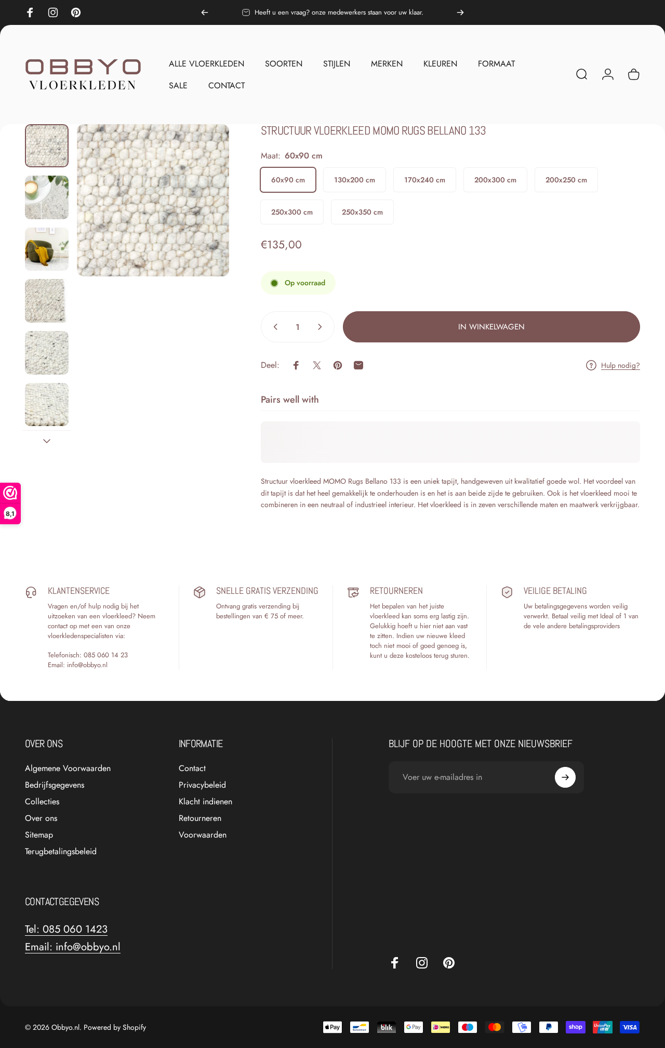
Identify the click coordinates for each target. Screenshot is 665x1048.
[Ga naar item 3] (47, 249)
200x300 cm (495, 180)
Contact (192, 768)
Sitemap (39, 835)
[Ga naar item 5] (47, 353)
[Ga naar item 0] (47, 146)
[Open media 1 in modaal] (153, 200)
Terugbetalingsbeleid (61, 851)
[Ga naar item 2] (47, 197)
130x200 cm (354, 180)
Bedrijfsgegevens (54, 785)
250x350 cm (362, 212)
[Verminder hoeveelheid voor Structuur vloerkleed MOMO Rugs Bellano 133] (273, 327)
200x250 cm (566, 180)
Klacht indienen (205, 802)
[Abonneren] (565, 777)
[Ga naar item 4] (47, 301)
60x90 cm (288, 180)
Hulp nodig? (620, 365)
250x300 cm (292, 212)
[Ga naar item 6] (47, 405)
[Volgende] (460, 12)
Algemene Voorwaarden (68, 768)
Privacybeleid (202, 785)
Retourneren (200, 818)
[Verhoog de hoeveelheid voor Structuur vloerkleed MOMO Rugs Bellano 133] (322, 327)
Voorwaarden (203, 835)
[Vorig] (204, 12)
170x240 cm (424, 180)
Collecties (42, 802)
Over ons (41, 818)
